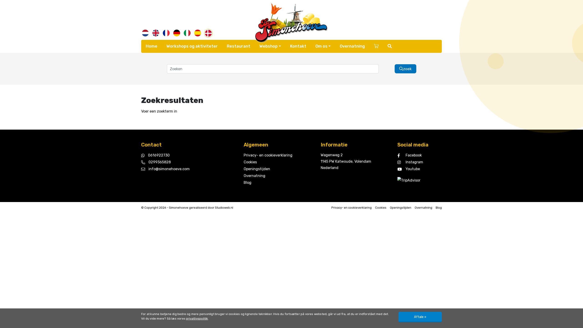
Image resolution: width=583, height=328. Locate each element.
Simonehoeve (178, 207)
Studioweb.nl (224, 207)
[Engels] (156, 33)
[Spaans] (198, 33)
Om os (321, 46)
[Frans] (166, 33)
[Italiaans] (187, 33)
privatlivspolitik (197, 318)
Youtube (413, 169)
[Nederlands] (145, 33)
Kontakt (298, 46)
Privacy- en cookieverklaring (268, 155)
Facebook (414, 155)
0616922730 (159, 155)
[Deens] (208, 33)
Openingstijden (257, 169)
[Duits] (177, 33)
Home (151, 46)
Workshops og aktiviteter (192, 46)
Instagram (414, 162)
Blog (247, 182)
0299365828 (159, 162)
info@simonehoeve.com (169, 169)
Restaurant (238, 46)
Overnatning (352, 46)
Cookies (250, 162)
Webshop (268, 46)
